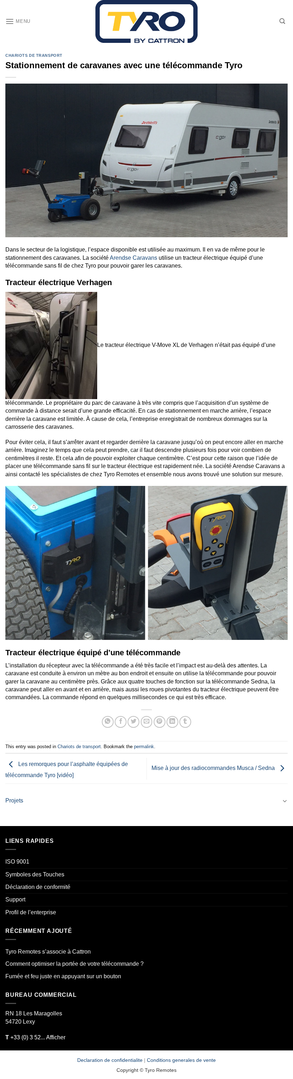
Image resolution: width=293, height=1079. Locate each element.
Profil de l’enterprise (30, 912)
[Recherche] (282, 21)
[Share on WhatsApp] (108, 722)
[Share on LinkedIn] (172, 722)
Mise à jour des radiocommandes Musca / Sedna (214, 768)
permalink (144, 746)
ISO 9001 (17, 862)
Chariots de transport (34, 55)
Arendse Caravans (133, 258)
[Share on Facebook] (120, 722)
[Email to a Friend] (147, 722)
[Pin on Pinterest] (159, 722)
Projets (14, 800)
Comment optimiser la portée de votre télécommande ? (74, 964)
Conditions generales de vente (181, 1060)
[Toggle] (285, 800)
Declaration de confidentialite (110, 1060)
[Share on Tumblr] (185, 722)
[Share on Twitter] (133, 722)
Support (15, 899)
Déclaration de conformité (37, 887)
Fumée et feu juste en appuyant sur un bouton (63, 976)
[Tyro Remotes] (146, 21)
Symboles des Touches (34, 874)
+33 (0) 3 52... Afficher (35, 1037)
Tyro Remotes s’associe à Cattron (48, 952)
